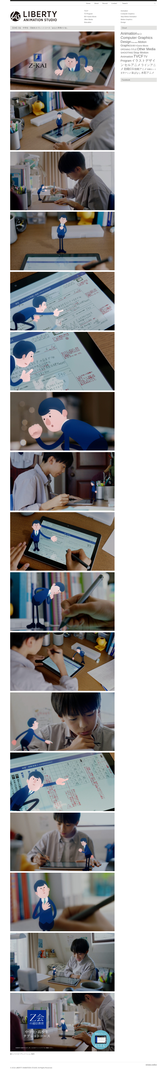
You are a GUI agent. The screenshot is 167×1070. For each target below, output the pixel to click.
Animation (124, 11)
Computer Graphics (128, 14)
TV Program (88, 14)
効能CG (129, 68)
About (96, 3)
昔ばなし (136, 73)
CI (141, 34)
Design (123, 22)
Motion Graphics (126, 19)
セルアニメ (132, 65)
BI (138, 34)
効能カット (151, 69)
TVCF (86, 11)
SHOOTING (127, 52)
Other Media (88, 19)
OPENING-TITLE (129, 49)
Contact (114, 3)
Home (88, 3)
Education (87, 22)
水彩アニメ (147, 72)
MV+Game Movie (90, 17)
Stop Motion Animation (129, 17)
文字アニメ (126, 73)
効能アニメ (140, 69)
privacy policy (151, 1064)
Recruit (105, 3)
